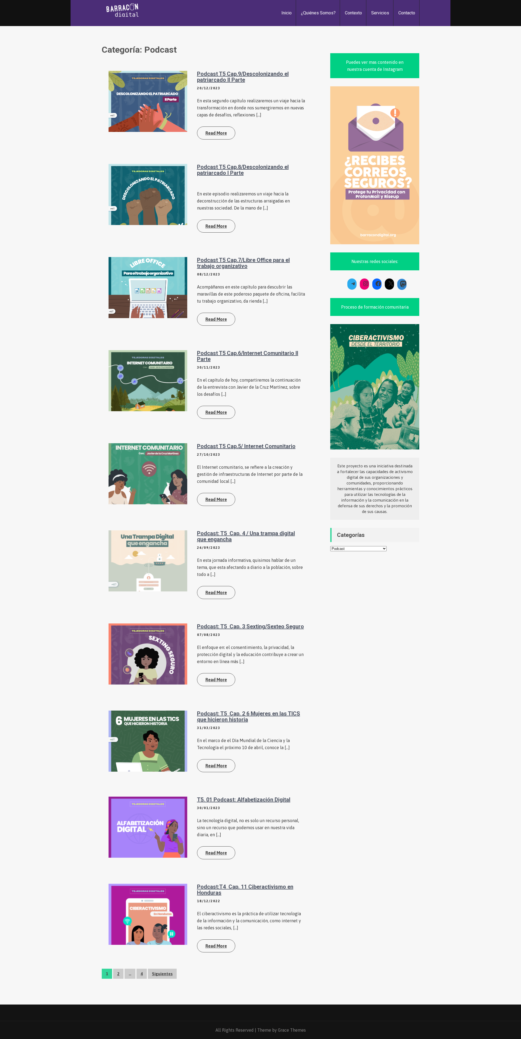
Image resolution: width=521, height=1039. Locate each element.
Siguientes (162, 973)
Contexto (353, 12)
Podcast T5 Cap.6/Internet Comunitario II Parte (247, 356)
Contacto (406, 12)
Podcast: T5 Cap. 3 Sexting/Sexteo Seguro (250, 626)
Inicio (286, 12)
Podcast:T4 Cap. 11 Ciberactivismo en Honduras (245, 889)
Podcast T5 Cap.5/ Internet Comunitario (246, 446)
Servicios (380, 12)
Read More (216, 133)
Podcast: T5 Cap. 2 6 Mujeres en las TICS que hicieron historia (248, 716)
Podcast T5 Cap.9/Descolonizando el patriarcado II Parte (243, 77)
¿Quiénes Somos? (318, 12)
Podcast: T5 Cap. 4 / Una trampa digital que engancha (246, 536)
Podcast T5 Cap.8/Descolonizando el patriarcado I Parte (243, 170)
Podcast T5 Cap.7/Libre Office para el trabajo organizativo (243, 263)
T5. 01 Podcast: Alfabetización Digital (243, 799)
